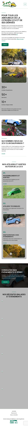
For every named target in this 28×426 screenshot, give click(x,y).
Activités (14, 411)
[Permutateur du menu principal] (25, 4)
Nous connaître (14, 415)
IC (16, 34)
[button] (5, 183)
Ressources (14, 413)
